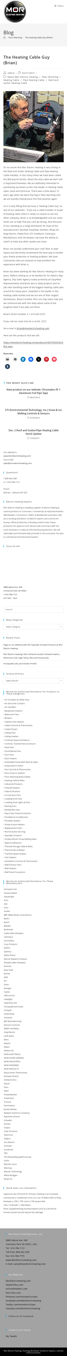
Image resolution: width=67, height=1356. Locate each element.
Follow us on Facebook (21, 1316)
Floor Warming (50, 76)
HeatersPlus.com (14, 1284)
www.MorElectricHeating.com (17, 455)
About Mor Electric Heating (22, 76)
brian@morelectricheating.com (33, 328)
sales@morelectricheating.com (17, 463)
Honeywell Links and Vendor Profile (19, 663)
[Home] (4, 37)
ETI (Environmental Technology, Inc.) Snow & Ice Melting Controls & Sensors (33, 411)
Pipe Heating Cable (34, 80)
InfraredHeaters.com (16, 1288)
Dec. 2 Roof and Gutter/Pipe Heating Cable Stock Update (34, 432)
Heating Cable (11, 80)
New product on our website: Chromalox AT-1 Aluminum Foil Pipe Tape (33, 391)
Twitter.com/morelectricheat (20, 1304)
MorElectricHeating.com (18, 1280)
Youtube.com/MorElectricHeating (23, 1308)
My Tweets (11, 1336)
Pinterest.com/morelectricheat (21, 1296)
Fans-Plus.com (13, 1292)
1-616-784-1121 (10, 594)
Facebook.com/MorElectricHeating (23, 1300)
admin (11, 72)
